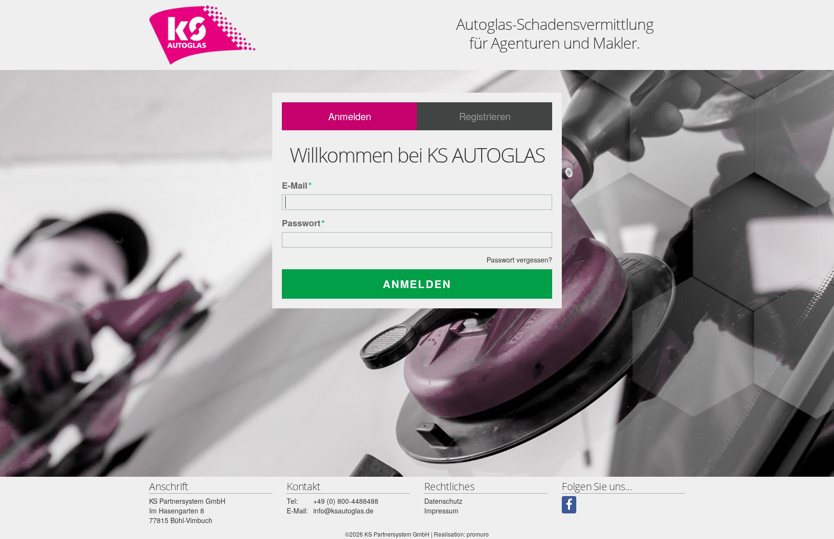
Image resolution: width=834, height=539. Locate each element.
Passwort (303, 223)
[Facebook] (569, 504)
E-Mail (297, 186)
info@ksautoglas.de (343, 510)
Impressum (441, 510)
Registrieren (485, 116)
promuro (478, 534)
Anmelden (349, 116)
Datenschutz (443, 501)
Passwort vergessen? (519, 259)
